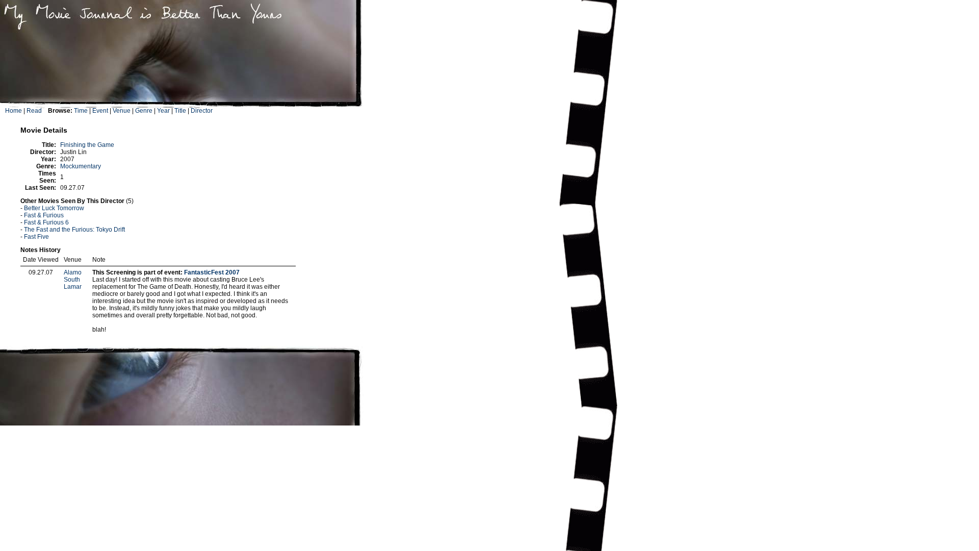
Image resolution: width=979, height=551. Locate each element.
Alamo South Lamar (73, 279)
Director (202, 110)
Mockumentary (80, 166)
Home (13, 110)
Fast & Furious (44, 215)
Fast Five (36, 236)
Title (180, 110)
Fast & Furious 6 (46, 222)
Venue (122, 110)
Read (34, 110)
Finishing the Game (87, 144)
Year (163, 110)
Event (100, 110)
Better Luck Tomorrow (54, 208)
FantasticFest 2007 (212, 272)
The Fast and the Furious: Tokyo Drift (74, 229)
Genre (143, 110)
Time (81, 110)
